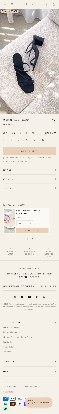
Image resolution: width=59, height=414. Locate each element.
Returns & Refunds (10, 332)
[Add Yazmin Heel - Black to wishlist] (53, 120)
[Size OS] (24, 223)
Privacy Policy (8, 346)
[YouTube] (29, 297)
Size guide (50, 133)
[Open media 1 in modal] (29, 61)
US (20, 133)
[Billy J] (29, 4)
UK (26, 133)
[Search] (12, 4)
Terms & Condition (32, 386)
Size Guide (7, 341)
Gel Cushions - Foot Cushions (28, 212)
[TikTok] (37, 297)
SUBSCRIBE (48, 286)
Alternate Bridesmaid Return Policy (17, 337)
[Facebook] (22, 297)
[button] (5, 4)
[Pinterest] (44, 297)
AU (13, 133)
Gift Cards (7, 351)
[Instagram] (15, 297)
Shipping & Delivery (11, 327)
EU (33, 133)
